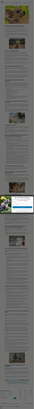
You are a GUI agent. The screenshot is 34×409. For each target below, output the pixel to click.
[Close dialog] (32, 197)
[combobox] (13, 204)
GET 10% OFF (22, 207)
